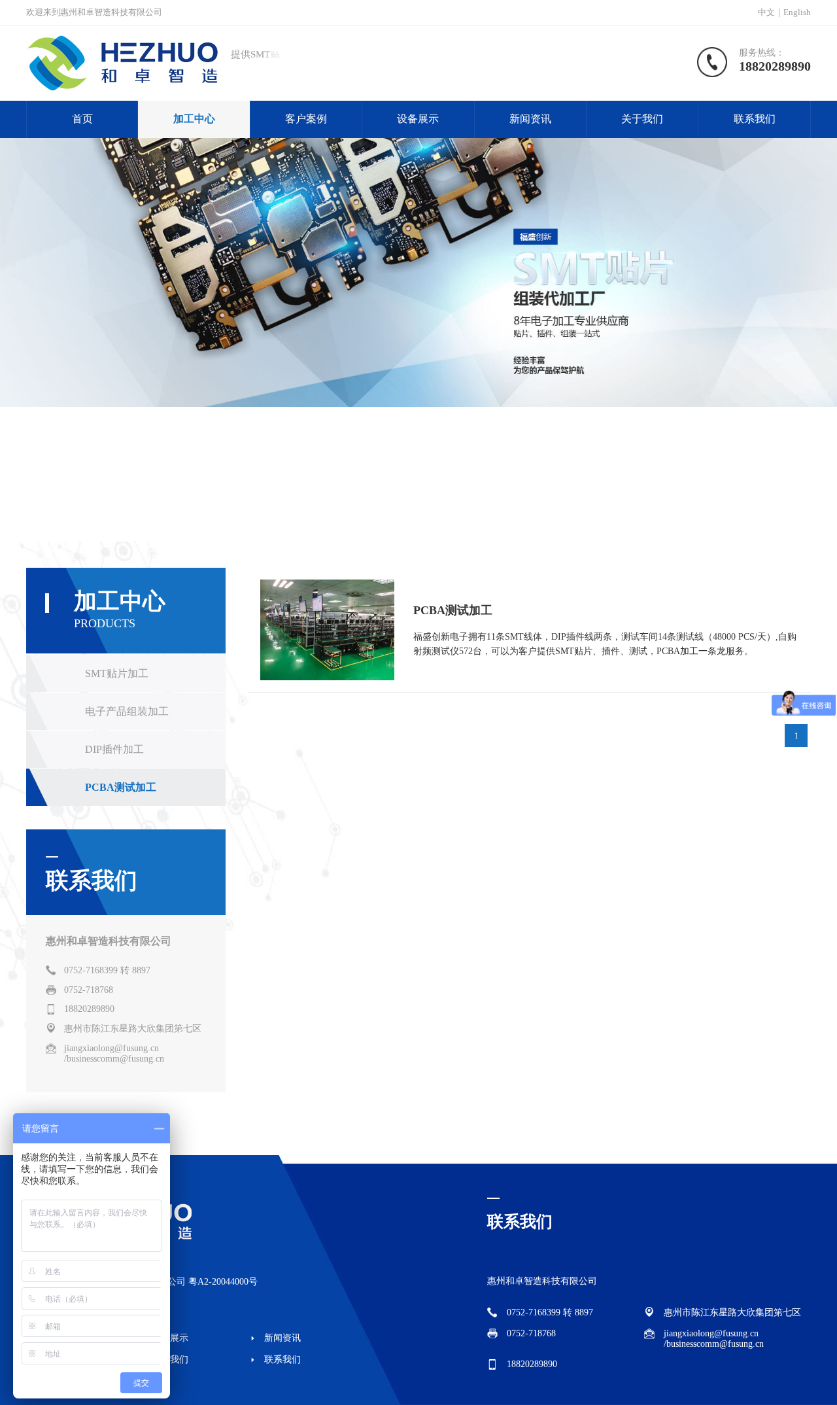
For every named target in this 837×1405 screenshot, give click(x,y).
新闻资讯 (530, 118)
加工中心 (194, 118)
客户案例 (306, 118)
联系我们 (755, 118)
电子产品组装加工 (127, 711)
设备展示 (418, 118)
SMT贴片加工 (116, 673)
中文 (766, 12)
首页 (82, 118)
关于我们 (642, 118)
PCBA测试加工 (120, 787)
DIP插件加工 (114, 749)
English (797, 12)
